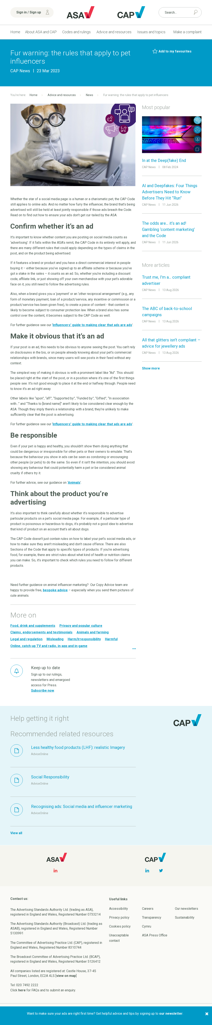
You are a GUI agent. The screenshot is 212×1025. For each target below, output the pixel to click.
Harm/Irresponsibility (84, 639)
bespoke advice (55, 590)
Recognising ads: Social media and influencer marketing (81, 806)
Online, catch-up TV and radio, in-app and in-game (48, 646)
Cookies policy (120, 926)
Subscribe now (42, 690)
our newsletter (171, 1013)
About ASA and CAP (41, 32)
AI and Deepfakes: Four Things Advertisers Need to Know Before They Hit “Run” (169, 192)
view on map (66, 976)
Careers (147, 909)
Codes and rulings (76, 32)
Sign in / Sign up (28, 12)
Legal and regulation (26, 639)
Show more (151, 368)
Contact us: (19, 899)
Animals (74, 483)
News (89, 95)
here (22, 990)
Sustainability (184, 917)
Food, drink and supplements (32, 626)
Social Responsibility (50, 776)
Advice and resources (113, 32)
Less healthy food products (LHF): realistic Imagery (78, 747)
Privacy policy (119, 917)
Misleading (55, 639)
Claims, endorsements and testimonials (41, 632)
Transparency (151, 917)
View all (16, 833)
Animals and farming (93, 632)
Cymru (146, 926)
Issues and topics (151, 32)
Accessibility (118, 909)
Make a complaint (187, 32)
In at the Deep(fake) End (164, 160)
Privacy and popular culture (80, 626)
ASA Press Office (154, 935)
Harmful (111, 639)
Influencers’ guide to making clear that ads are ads (92, 325)
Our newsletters (186, 909)
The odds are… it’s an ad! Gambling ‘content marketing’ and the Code (168, 229)
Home (15, 32)
